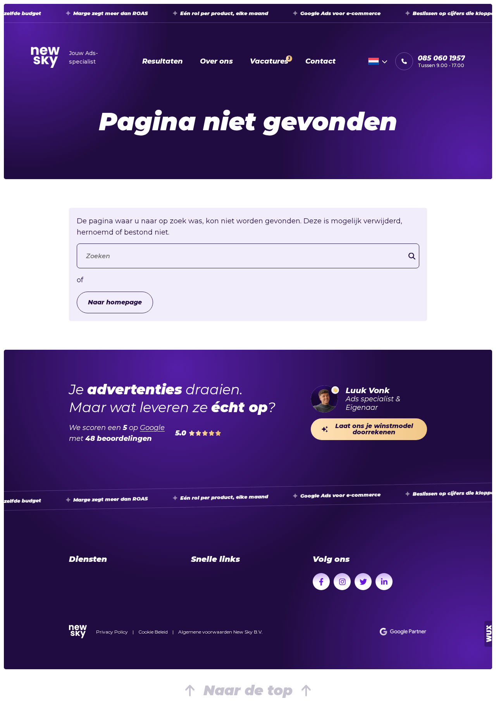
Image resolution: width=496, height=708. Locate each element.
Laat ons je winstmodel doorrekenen (374, 429)
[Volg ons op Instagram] (342, 581)
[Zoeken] (412, 256)
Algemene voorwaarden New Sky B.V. (220, 632)
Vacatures (270, 61)
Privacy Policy (112, 632)
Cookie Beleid (153, 632)
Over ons (216, 61)
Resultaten (162, 61)
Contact (320, 61)
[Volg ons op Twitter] (363, 581)
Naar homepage (115, 302)
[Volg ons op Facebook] (321, 581)
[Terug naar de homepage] (78, 631)
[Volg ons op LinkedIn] (384, 581)
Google (152, 427)
